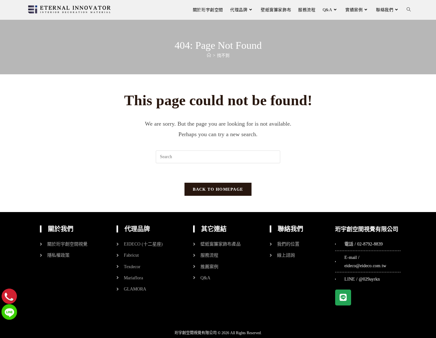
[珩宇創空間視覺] (69, 9)
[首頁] (209, 55)
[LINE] (9, 311)
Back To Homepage (218, 189)
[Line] (343, 297)
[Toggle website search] (408, 9)
